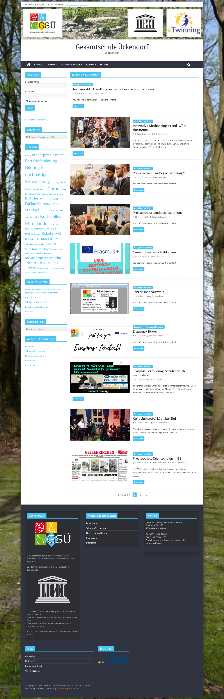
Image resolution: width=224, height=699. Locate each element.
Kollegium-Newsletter (82, 84)
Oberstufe (39, 228)
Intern (104, 64)
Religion (37, 234)
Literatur (29, 228)
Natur (51, 64)
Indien (43, 209)
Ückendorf (42, 272)
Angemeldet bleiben (38, 101)
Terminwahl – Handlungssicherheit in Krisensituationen (113, 89)
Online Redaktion (98, 93)
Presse (173, 462)
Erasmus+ (138, 327)
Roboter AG (33, 239)
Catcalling (54, 182)
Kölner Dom (54, 224)
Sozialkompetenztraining (43, 258)
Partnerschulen (51, 228)
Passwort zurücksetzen (36, 119)
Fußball (31, 204)
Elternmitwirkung (55, 193)
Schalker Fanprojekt (34, 244)
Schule (38, 64)
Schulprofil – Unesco (35, 351)
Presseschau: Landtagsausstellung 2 (159, 173)
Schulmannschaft (37, 249)
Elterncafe (41, 193)
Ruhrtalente (50, 239)
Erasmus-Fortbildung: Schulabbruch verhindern (159, 373)
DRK (64, 189)
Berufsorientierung (41, 160)
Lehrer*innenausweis (148, 292)
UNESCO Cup (44, 268)
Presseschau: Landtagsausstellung (158, 212)
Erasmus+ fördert (145, 331)
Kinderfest (35, 217)
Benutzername (32, 81)
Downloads (30, 346)
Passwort (29, 91)
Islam (27, 217)
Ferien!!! (29, 311)
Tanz (45, 263)
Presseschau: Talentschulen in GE (157, 458)
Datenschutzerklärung (35, 356)
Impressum (30, 360)
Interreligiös (53, 210)
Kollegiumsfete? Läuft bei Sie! (154, 418)
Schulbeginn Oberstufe (76, 4)
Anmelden (30, 656)
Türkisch (31, 268)
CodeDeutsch (40, 189)
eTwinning (44, 198)
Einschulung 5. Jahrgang (36, 306)
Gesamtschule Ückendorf (112, 46)
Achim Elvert (158, 379)
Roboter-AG (51, 233)
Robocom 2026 (32, 297)
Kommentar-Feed (33, 666)
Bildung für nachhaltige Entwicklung (37, 174)
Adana (28, 155)
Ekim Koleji (30, 193)
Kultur (90, 64)
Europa (56, 198)
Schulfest (50, 244)
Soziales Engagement (42, 253)
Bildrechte (30, 365)
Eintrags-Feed (31, 661)
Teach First (53, 263)
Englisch (30, 198)
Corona (55, 188)
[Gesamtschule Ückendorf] (112, 23)
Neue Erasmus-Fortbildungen (154, 252)
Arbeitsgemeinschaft (48, 155)
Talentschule (181, 462)
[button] (6, 692)
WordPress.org (32, 670)
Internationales (70, 64)
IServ (61, 210)
